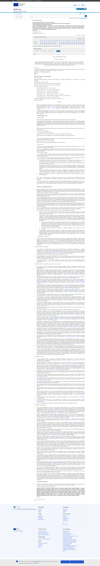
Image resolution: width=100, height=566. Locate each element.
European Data (65, 515)
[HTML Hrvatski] (59, 42)
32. (55, 369)
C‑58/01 (76, 282)
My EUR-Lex (78, 5)
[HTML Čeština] (45, 42)
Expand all (78, 35)
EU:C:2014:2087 (60, 412)
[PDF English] (54, 43)
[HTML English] (54, 42)
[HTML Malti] (69, 42)
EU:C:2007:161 (40, 400)
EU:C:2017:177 (58, 252)
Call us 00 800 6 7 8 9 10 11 (42, 531)
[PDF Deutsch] (48, 43)
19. (62, 252)
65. (43, 465)
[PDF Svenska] (84, 43)
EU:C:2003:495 (81, 282)
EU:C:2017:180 (70, 274)
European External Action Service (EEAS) (69, 539)
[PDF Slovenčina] (78, 43)
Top (35, 500)
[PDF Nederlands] (71, 43)
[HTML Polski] (72, 42)
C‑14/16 (53, 252)
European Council (66, 532)
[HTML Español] (43, 42)
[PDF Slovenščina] (80, 43)
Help (81, 13)
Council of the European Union (68, 533)
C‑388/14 (48, 434)
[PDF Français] (56, 43)
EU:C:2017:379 (52, 417)
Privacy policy (40, 544)
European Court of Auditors (67, 538)
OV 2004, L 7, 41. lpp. (50, 108)
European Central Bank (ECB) (67, 537)
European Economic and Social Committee (70, 540)
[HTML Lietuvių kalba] (65, 42)
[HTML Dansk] (46, 42)
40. (53, 315)
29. (59, 434)
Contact (39, 510)
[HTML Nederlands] (71, 42)
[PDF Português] (74, 43)
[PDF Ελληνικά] (52, 43)
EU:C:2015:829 (53, 434)
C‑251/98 (82, 375)
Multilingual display (37, 48)
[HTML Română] (76, 42)
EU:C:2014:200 (81, 394)
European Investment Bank (67, 543)
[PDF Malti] (69, 43)
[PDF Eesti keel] (50, 43)
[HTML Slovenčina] (78, 42)
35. (53, 446)
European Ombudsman (66, 544)
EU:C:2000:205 (40, 376)
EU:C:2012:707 (40, 379)
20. (43, 376)
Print (85, 13)
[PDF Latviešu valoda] (63, 43)
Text (35, 54)
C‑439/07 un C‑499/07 (67, 291)
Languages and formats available (40, 36)
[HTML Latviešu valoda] (63, 42)
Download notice (19, 12)
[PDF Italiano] (61, 43)
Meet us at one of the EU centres (43, 534)
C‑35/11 (82, 378)
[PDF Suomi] (82, 43)
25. (74, 274)
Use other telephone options (42, 532)
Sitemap (39, 511)
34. (50, 446)
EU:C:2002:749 (72, 336)
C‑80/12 (76, 394)
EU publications (65, 520)
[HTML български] (41, 42)
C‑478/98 (55, 318)
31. (71, 363)
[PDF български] (41, 43)
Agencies (64, 550)
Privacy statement (41, 519)
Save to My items (19, 14)
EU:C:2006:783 (46, 446)
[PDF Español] (43, 43)
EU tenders (64, 517)
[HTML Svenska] (84, 42)
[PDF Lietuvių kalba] (65, 43)
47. (63, 463)
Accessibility (40, 518)
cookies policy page (37, 561)
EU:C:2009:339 (75, 291)
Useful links (65, 511)
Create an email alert (19, 16)
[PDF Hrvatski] (59, 43)
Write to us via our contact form (43, 533)
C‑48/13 (55, 412)
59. (80, 419)
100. (46, 400)
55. (74, 314)
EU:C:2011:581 (81, 359)
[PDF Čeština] (45, 43)
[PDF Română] (76, 43)
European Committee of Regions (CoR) (69, 542)
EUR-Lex (17, 9)
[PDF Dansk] (46, 43)
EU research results (66, 518)
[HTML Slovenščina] (80, 42)
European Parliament (66, 531)
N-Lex (64, 523)
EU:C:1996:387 (44, 282)
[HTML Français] (56, 42)
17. (64, 412)
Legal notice (40, 515)
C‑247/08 (66, 288)
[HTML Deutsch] (48, 42)
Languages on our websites (42, 543)
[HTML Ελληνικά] (52, 42)
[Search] (86, 16)
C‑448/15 (65, 274)
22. (48, 282)
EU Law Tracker (65, 524)
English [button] (84, 5)
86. (43, 300)
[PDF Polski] (72, 43)
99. (43, 400)
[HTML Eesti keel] (50, 42)
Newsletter (64, 510)
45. (64, 318)
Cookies (39, 546)
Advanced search (84, 18)
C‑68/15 (47, 417)
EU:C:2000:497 (61, 318)
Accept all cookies (65, 561)
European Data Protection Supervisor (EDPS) (70, 545)
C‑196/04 (65, 314)
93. (43, 379)
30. (37, 360)
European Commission (66, 534)
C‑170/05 (41, 446)
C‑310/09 (76, 359)
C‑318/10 (44, 315)
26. (57, 434)
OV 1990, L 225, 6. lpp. (51, 106)
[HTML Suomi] (82, 42)
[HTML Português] (74, 42)
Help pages (40, 509)
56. (80, 326)
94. (46, 379)
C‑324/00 (67, 336)
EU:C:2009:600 (72, 288)
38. (75, 288)
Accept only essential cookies (77, 561)
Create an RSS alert (19, 17)
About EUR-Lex (65, 509)
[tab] (59, 37)
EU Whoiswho (65, 519)
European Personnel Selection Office (69, 548)
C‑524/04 (82, 399)
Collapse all (83, 35)
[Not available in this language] (58, 42)
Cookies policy (40, 517)
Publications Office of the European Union (29, 509)
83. (37, 283)
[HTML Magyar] (67, 42)
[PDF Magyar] (67, 43)
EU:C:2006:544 (70, 314)
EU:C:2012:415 (49, 315)
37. (76, 336)
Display (58, 51)
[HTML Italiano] (61, 42)
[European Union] (16, 529)
